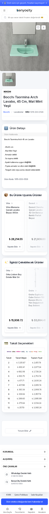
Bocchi (6, 112)
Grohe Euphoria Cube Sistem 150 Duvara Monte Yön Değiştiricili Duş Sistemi (36, 300)
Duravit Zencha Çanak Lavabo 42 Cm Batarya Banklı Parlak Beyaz (36, 212)
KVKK (8, 495)
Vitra (8, 203)
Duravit (32, 203)
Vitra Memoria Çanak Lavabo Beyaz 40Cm (13, 210)
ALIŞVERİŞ (7, 459)
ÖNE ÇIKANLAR (10, 466)
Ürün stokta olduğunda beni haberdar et (24, 502)
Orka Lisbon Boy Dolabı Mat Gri (14, 275)
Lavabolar (18, 112)
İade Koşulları (37, 495)
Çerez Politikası (21, 495)
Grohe (31, 290)
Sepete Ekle (12, 247)
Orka (8, 270)
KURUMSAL (8, 452)
